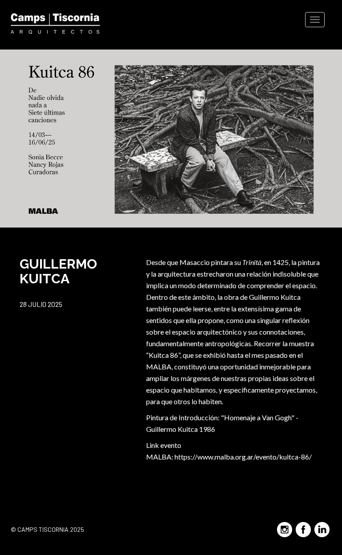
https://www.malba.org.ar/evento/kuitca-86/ (243, 456)
